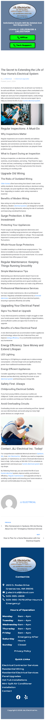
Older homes (5, 183)
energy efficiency (13, 338)
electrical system (7, 379)
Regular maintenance (16, 476)
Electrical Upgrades (22, 79)
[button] (22, 57)
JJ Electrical (7, 79)
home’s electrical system (31, 101)
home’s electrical (7, 473)
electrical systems (20, 206)
